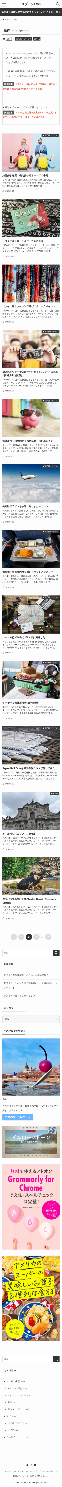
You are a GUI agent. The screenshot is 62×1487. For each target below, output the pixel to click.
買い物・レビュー (18, 1409)
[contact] (35, 1465)
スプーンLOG (31, 4)
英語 (12, 1402)
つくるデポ (31, 1476)
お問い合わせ (18, 1476)
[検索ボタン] (58, 4)
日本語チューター (17, 1437)
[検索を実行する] (56, 953)
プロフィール (17, 1471)
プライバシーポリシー (48, 1471)
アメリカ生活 (15, 1381)
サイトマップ (31, 1471)
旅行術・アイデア (24, 39)
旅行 (11, 1416)
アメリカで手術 (17, 1388)
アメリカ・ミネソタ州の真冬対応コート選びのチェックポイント (30, 985)
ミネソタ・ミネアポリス (21, 1395)
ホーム (7, 1471)
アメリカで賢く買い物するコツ (19, 995)
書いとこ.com (43, 1476)
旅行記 (37, 39)
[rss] (31, 1465)
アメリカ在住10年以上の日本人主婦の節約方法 (27, 975)
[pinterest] (26, 1465)
